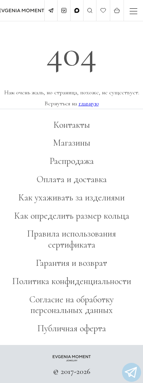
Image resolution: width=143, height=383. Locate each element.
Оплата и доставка (72, 179)
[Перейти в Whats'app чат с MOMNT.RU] (131, 372)
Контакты (71, 124)
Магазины (71, 142)
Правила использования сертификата (71, 239)
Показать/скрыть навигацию (133, 11)
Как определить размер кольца (71, 215)
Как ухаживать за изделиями (71, 197)
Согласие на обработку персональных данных (71, 305)
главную (89, 103)
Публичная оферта (71, 328)
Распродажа (72, 161)
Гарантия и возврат (71, 263)
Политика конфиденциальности (71, 281)
